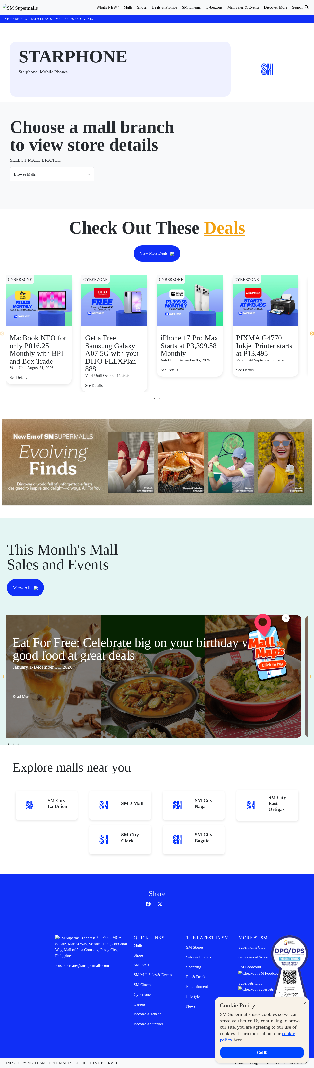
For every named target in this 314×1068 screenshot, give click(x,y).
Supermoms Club (251, 947)
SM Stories (194, 947)
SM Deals (141, 965)
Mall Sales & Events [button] (243, 7)
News (190, 1006)
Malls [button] (128, 7)
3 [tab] (18, 744)
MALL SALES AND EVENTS (74, 19)
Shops (138, 955)
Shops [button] (142, 7)
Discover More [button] (275, 7)
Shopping (193, 967)
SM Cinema (143, 985)
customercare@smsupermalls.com (82, 965)
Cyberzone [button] (214, 7)
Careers (139, 1004)
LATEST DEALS (41, 19)
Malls (138, 945)
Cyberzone (142, 994)
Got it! (262, 1052)
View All (22, 587)
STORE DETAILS (16, 19)
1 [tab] (154, 398)
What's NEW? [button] (107, 7)
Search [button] (298, 7)
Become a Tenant (147, 1014)
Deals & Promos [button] (164, 7)
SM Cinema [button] (191, 7)
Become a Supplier (148, 1024)
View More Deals (154, 253)
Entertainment (197, 987)
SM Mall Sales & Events (153, 975)
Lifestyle (193, 996)
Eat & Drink (195, 977)
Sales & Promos (198, 957)
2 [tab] (159, 398)
